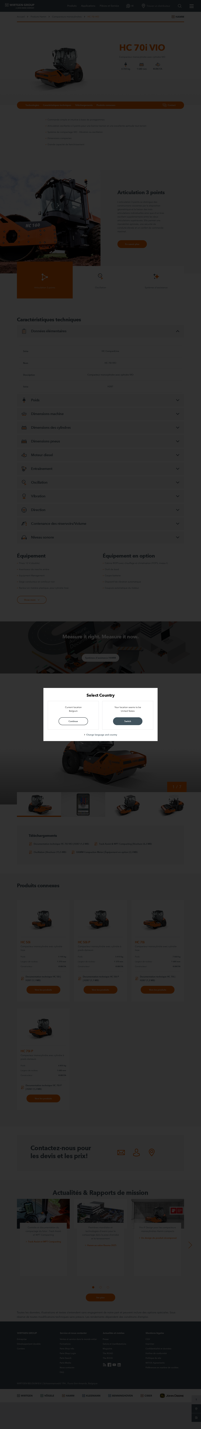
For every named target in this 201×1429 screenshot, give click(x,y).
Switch (127, 721)
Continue (73, 721)
